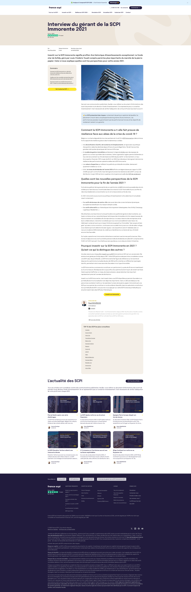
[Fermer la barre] (188, 3)
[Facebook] (139, 529)
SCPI (120, 187)
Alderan (99, 493)
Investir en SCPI (66, 12)
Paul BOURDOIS (94, 303)
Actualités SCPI (107, 12)
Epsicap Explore (89, 343)
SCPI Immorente (128, 138)
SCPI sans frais (69, 511)
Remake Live (88, 362)
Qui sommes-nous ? (135, 498)
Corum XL (87, 349)
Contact (128, 12)
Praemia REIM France (102, 501)
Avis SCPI (132, 503)
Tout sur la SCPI (53, 12)
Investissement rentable (71, 508)
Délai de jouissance (119, 500)
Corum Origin (88, 332)
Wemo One (88, 341)
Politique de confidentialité (67, 529)
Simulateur (132, 490)
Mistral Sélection (89, 357)
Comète (87, 330)
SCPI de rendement (134, 174)
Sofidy (123, 152)
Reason (87, 346)
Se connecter (124, 7)
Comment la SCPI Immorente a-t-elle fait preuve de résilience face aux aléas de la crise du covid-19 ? (61, 73)
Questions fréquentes (71, 486)
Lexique (116, 486)
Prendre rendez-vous (135, 495)
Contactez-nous (134, 493)
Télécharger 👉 (114, 2)
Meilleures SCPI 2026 (81, 12)
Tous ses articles (95, 320)
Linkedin (92, 308)
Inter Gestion (84, 493)
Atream (99, 496)
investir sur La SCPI (108, 254)
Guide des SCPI (119, 12)
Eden (86, 354)
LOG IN (86, 351)
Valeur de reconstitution (120, 502)
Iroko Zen (87, 335)
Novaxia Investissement (87, 498)
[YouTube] (142, 529)
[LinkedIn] (135, 529)
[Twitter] (132, 529)
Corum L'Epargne (85, 490)
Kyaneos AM (100, 498)
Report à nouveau (118, 497)
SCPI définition (74, 479)
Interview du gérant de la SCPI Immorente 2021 (111, 479)
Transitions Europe (90, 338)
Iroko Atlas (88, 368)
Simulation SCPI (96, 12)
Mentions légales (53, 529)
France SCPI (61, 479)
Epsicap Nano (88, 360)
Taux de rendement (119, 490)
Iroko (82, 495)
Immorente (88, 365)
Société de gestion (86, 486)
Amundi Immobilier (102, 490)
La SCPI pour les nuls (135, 501)
